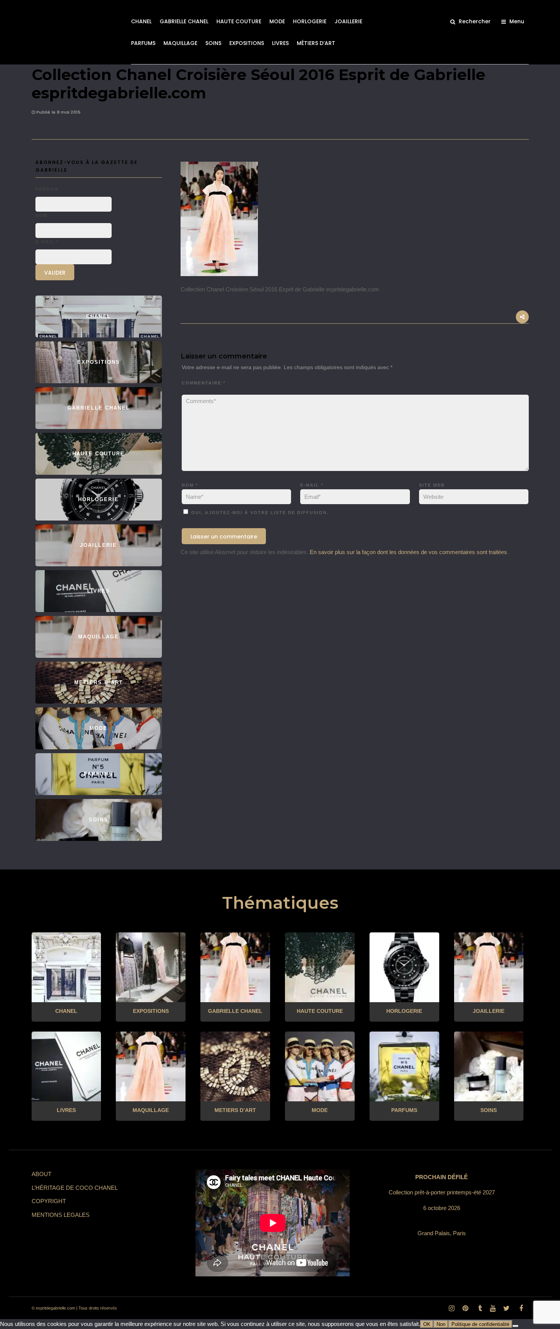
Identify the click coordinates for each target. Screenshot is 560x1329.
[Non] (515, 1326)
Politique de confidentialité (480, 1324)
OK (426, 1324)
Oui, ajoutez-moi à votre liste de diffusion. (259, 512)
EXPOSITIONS (246, 43)
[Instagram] (451, 1308)
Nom (190, 485)
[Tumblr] (479, 1308)
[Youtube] (493, 1308)
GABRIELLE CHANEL (184, 21)
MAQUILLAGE (180, 43)
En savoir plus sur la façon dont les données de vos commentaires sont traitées (408, 552)
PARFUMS (143, 43)
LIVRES (280, 43)
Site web (432, 485)
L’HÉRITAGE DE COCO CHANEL (75, 1187)
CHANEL (141, 21)
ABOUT (41, 1174)
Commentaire (204, 383)
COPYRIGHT (49, 1201)
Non (441, 1324)
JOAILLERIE (348, 21)
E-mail (311, 485)
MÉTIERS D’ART (316, 43)
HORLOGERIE (309, 21)
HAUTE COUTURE (238, 21)
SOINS (213, 43)
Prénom (46, 189)
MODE (277, 21)
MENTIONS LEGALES (61, 1215)
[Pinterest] (465, 1308)
